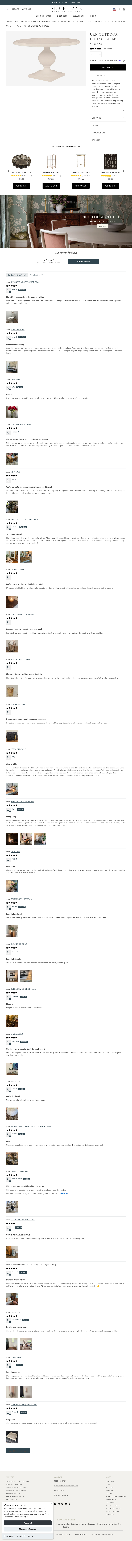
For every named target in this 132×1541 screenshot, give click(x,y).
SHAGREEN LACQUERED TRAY (24, 1405)
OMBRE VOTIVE (17, 569)
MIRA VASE (15, 380)
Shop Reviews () (36, 275)
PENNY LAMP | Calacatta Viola (22, 802)
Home (8, 26)
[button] (96, 48)
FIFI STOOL (15, 1081)
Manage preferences (27, 1529)
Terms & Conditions (25, 1536)
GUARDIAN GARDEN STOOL (23, 1220)
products (17, 26)
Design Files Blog (113, 1505)
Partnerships (111, 1502)
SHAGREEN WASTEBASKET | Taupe (25, 282)
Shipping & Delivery (14, 1485)
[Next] (123, 170)
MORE (108, 1477)
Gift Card (109, 1490)
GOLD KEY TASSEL (19, 704)
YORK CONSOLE (17, 330)
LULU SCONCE (17, 1357)
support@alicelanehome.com (66, 1485)
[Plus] (100, 54)
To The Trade (111, 1499)
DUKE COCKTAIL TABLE (21, 425)
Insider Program (112, 1511)
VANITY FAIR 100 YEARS (110, 172)
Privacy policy (9, 1536)
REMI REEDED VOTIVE (20, 659)
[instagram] (59, 1503)
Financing (110, 1514)
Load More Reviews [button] (18, 1450)
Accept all (28, 1523)
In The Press (111, 1487)
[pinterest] (62, 1503)
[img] (11, 286)
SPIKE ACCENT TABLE (81, 172)
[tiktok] (69, 1503)
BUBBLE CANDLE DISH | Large (23, 989)
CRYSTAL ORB (17, 1034)
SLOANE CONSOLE (19, 944)
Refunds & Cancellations (16, 1490)
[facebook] (55, 1503)
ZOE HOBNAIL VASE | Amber (22, 614)
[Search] (7, 9)
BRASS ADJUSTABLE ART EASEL (24, 519)
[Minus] (91, 54)
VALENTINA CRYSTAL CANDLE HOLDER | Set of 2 (31, 1126)
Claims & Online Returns (16, 1487)
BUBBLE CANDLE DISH (21, 172)
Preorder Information (15, 1496)
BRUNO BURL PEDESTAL (21, 899)
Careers (109, 1493)
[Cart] (124, 9)
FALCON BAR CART (51, 172)
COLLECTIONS (79, 16)
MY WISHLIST (26, 9)
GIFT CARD (15, 9)
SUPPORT (10, 1477)
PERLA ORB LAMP (18, 749)
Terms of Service (13, 1493)
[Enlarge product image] (46, 58)
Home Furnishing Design (116, 1496)
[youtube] (66, 1503)
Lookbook (110, 1482)
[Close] (51, 1504)
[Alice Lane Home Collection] (66, 9)
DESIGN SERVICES (43, 16)
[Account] (119, 9)
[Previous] (8, 170)
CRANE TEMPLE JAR (19, 1171)
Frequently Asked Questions (17, 1482)
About (108, 1485)
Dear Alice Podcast (113, 1508)
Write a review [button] (83, 261)
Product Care (11, 1499)
